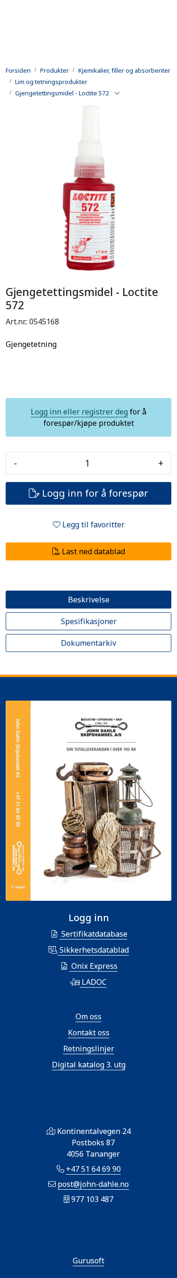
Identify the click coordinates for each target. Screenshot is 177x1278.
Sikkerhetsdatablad (93, 950)
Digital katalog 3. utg (89, 1064)
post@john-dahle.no (93, 1184)
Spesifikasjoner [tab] (89, 621)
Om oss (88, 1016)
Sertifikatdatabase (93, 934)
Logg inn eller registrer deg (79, 411)
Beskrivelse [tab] (89, 599)
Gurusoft (88, 1260)
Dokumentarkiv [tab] (88, 643)
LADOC (93, 982)
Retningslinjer (88, 1048)
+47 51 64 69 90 (93, 1169)
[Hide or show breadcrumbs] (117, 93)
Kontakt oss (89, 1032)
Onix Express (93, 966)
